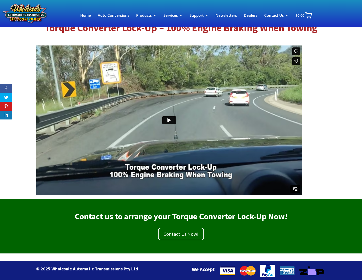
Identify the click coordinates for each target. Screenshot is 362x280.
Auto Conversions (113, 16)
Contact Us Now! (181, 234)
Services (171, 16)
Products (144, 16)
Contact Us (274, 16)
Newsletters (226, 16)
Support (197, 16)
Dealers (250, 16)
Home (85, 16)
